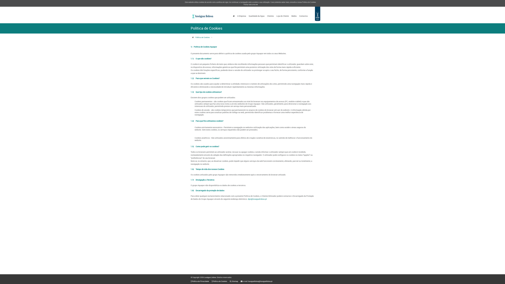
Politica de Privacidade (200, 281)
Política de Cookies (202, 37)
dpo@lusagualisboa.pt (257, 199)
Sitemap (235, 281)
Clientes (270, 16)
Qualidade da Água (256, 16)
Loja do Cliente (282, 16)
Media (294, 16)
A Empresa (241, 16)
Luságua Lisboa (210, 277)
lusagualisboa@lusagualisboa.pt (260, 281)
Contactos (303, 16)
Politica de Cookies (309, 2)
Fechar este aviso (250, 4)
